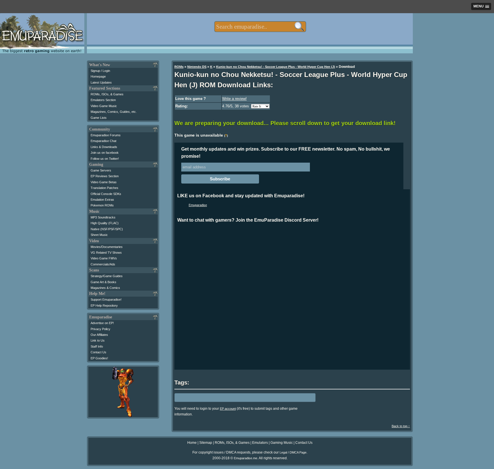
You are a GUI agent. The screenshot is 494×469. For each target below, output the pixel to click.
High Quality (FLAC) (105, 223)
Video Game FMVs (104, 258)
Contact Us (98, 352)
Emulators (260, 443)
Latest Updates (101, 82)
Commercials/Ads (103, 264)
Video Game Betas (104, 182)
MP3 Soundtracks (103, 217)
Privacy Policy (100, 329)
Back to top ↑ (401, 426)
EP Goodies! (99, 358)
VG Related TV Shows (106, 252)
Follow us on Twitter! (105, 158)
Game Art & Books (103, 282)
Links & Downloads (104, 147)
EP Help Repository (104, 305)
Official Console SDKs (106, 194)
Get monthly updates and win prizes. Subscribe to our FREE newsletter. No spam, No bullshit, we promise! (285, 153)
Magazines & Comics (105, 287)
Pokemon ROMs (102, 205)
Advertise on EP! (102, 323)
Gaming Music (281, 443)
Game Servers (101, 170)
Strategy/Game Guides (107, 276)
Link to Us (98, 340)
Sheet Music (99, 235)
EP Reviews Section (105, 176)
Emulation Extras (102, 199)
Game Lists (99, 117)
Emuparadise (198, 205)
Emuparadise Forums (106, 135)
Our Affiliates (99, 334)
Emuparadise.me (245, 458)
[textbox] (260, 26)
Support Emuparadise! (106, 299)
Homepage (98, 76)
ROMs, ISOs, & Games (107, 94)
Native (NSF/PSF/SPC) (107, 229)
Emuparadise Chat (103, 141)
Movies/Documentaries (107, 247)
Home (192, 443)
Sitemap (205, 443)
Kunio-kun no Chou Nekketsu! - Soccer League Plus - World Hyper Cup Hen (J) (275, 66)
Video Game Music (104, 106)
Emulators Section (103, 100)
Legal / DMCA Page (293, 452)
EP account (228, 408)
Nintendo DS (196, 66)
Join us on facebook (105, 152)
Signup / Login (100, 70)
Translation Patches (104, 188)
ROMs (179, 66)
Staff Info (97, 346)
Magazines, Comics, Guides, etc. (114, 111)
